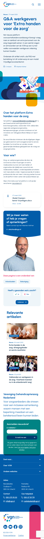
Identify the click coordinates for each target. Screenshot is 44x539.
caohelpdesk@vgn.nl (32, 501)
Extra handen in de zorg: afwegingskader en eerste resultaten (18, 347)
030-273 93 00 (11, 497)
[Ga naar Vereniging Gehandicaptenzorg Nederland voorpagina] (13, 4)
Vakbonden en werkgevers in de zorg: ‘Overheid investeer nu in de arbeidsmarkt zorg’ (21, 379)
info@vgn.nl (10, 501)
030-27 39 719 (29, 497)
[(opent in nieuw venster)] (15, 527)
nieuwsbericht (17, 183)
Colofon (21, 535)
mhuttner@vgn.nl (14, 229)
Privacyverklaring (9, 535)
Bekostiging (24, 282)
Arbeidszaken (10, 282)
